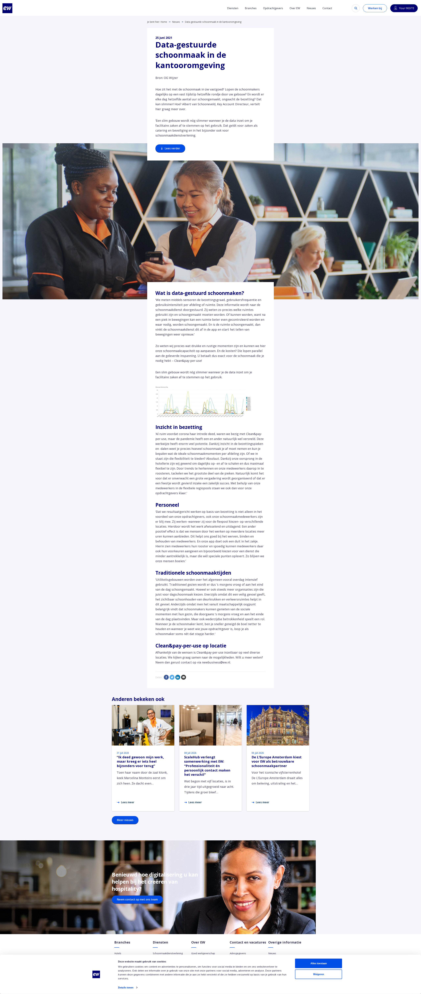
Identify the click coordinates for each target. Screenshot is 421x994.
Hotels (117, 953)
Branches (251, 8)
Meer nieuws (125, 820)
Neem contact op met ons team (137, 899)
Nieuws (311, 8)
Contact (327, 8)
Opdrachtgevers (273, 8)
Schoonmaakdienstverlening (168, 953)
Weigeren (318, 974)
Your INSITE (406, 8)
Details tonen (125, 987)
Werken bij (375, 8)
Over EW (295, 8)
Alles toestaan (318, 963)
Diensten (232, 8)
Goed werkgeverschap (203, 953)
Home (164, 22)
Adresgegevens (238, 953)
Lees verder (172, 148)
